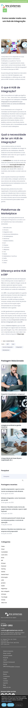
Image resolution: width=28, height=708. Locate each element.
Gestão (3, 571)
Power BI (5, 658)
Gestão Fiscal (4, 574)
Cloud (2, 549)
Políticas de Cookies (6, 701)
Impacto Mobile (7, 655)
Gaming (3, 569)
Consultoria (6, 676)
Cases (3, 546)
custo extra (4, 555)
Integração (19, 347)
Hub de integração (8, 347)
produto (3, 583)
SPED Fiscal (6, 666)
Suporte (5, 683)
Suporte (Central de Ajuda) (19, 1)
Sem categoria (5, 591)
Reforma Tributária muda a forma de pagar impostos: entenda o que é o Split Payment (14, 509)
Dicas (2, 557)
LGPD (2, 580)
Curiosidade (4, 552)
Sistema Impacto (8, 651)
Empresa (5, 672)
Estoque (3, 563)
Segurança (4, 588)
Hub (13, 344)
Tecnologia (4, 597)
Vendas (3, 600)
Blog (4, 685)
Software (3, 594)
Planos (5, 674)
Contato (5, 681)
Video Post (4, 602)
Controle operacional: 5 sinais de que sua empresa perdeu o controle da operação (13, 520)
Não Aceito (10, 705)
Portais (5, 664)
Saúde (3, 586)
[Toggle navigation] (5, 10)
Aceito (4, 705)
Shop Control (7, 653)
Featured (3, 566)
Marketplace (6, 350)
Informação (4, 577)
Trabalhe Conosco (14, 667)
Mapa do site (7, 687)
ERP (8, 344)
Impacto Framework (9, 662)
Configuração (19, 705)
